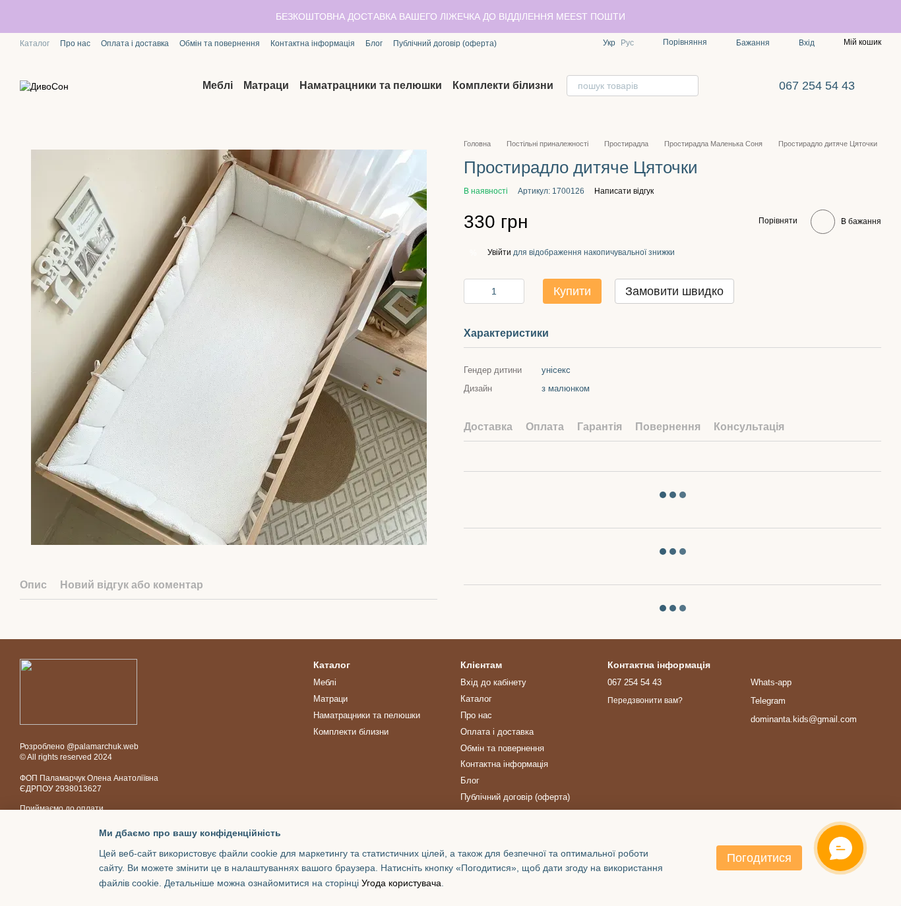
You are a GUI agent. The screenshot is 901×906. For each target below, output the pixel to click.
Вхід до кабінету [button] (493, 682)
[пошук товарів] (688, 85)
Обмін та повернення (219, 43)
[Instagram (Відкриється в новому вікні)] (515, 43)
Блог (374, 43)
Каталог (34, 43)
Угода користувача (401, 883)
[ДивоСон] (78, 691)
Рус (627, 43)
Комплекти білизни (502, 85)
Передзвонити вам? (645, 700)
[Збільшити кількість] (514, 291)
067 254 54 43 (817, 86)
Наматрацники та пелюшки (370, 85)
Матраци (266, 85)
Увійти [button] (499, 252)
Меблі (217, 85)
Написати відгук (624, 190)
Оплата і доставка (135, 43)
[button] (890, 16)
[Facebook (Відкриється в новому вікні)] (531, 43)
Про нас (75, 43)
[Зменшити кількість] (473, 291)
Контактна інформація (312, 43)
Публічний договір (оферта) (445, 43)
